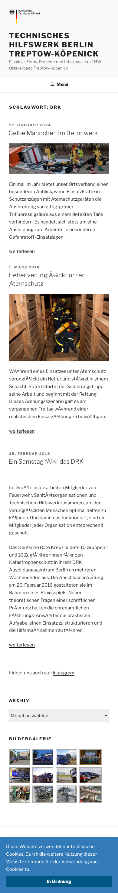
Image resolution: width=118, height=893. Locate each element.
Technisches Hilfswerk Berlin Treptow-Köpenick (54, 44)
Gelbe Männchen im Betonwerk (53, 133)
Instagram (63, 673)
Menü (62, 84)
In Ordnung (59, 881)
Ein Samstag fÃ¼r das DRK (46, 461)
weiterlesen (22, 251)
